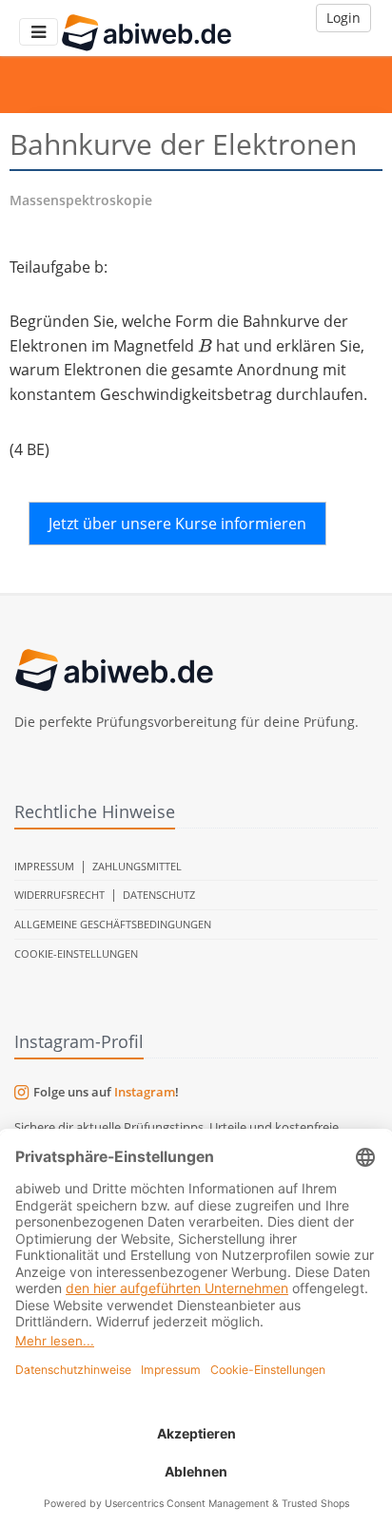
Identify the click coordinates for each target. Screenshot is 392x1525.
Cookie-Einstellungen (76, 953)
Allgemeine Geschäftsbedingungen (112, 924)
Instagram (144, 1091)
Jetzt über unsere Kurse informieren (177, 523)
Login (343, 18)
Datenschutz (159, 894)
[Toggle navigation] (38, 32)
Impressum (44, 866)
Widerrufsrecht (59, 894)
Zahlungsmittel (137, 866)
